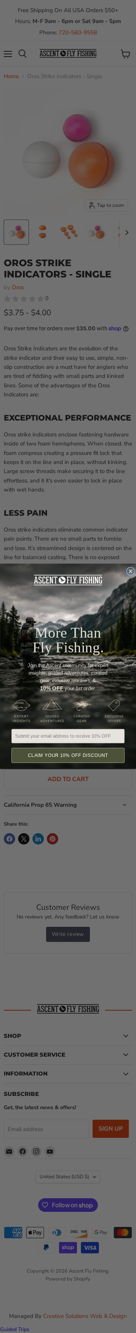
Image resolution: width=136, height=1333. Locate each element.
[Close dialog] (130, 571)
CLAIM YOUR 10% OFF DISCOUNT (68, 755)
